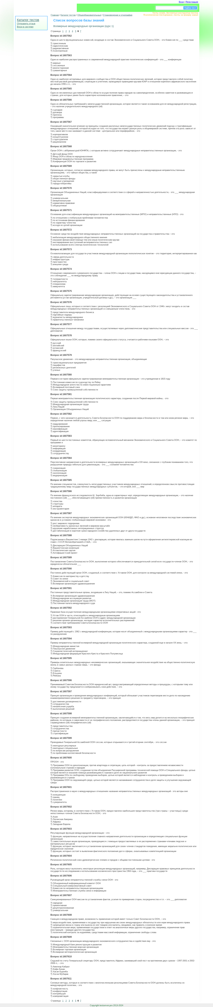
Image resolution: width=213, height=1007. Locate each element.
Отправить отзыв (26, 23)
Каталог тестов (28, 20)
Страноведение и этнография (117, 15)
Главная (55, 15)
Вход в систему (25, 27)
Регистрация (192, 2)
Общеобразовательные (89, 15)
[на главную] (35, 6)
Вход (181, 2)
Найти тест (190, 8)
